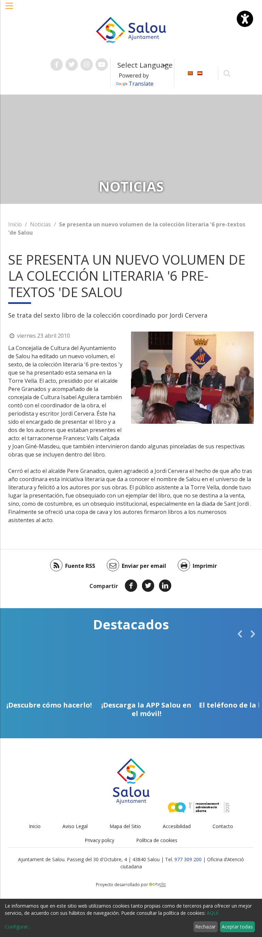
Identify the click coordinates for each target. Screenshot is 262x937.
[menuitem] (190, 72)
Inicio (15, 224)
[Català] (190, 72)
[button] (9, 9)
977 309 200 (188, 859)
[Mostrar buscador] (227, 73)
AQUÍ (212, 913)
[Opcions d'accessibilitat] (244, 18)
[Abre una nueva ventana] (56, 64)
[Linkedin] (165, 585)
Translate (141, 83)
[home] (131, 29)
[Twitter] (148, 585)
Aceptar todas (237, 926)
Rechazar (205, 926)
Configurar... (18, 926)
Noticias (40, 224)
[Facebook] (131, 585)
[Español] (200, 72)
